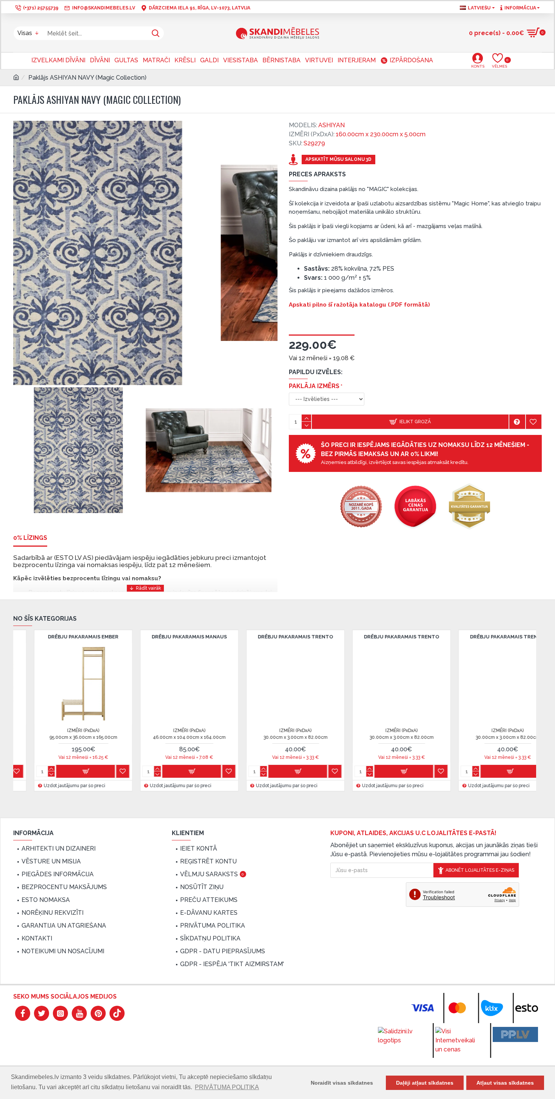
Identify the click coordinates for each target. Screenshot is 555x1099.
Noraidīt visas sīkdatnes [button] (342, 1083)
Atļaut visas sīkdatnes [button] (505, 1083)
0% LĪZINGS (30, 537)
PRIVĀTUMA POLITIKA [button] (227, 1087)
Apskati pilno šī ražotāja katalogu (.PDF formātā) (359, 304)
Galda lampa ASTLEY (487, 637)
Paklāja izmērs (314, 386)
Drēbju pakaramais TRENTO (169, 637)
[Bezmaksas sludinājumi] (515, 1034)
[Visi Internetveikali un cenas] (458, 1040)
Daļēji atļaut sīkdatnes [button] (424, 1083)
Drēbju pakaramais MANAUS (62, 637)
